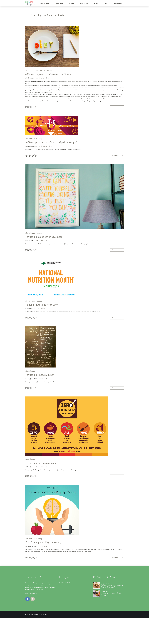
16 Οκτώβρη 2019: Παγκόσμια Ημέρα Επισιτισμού (51, 142)
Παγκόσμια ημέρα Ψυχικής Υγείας (43, 542)
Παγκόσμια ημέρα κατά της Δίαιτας (43, 236)
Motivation (29, 70)
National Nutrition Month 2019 (41, 304)
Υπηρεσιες (59, 3)
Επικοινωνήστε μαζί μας (31, 593)
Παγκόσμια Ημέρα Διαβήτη (39, 374)
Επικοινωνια (118, 3)
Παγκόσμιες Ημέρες (44, 70)
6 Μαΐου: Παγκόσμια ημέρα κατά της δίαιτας (48, 74)
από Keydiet (40, 78)
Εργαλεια (71, 3)
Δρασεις (96, 3)
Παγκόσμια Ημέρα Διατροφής (41, 463)
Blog (106, 3)
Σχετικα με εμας (45, 3)
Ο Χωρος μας (84, 3)
